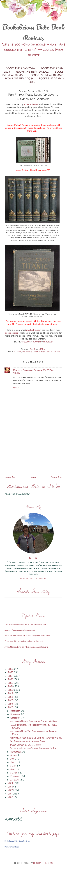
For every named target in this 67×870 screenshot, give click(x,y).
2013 (10, 786)
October (14, 717)
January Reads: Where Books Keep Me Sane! (26, 624)
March (14, 772)
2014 (11, 783)
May (13, 765)
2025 (11, 672)
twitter (37, 341)
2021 (10, 686)
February (15, 776)
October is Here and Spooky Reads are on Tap (33, 748)
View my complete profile (33, 578)
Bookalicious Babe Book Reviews (33, 32)
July (12, 758)
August (14, 755)
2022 (11, 682)
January (15, 779)
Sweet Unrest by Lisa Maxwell (25, 744)
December (15, 710)
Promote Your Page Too (13, 847)
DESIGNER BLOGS (43, 863)
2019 (11, 693)
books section (11, 333)
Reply (16, 387)
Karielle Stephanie (23, 370)
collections (27, 351)
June (13, 762)
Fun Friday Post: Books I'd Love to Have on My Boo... (36, 737)
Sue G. (33, 558)
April (13, 769)
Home (33, 477)
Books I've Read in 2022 (32, 71)
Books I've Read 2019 (19, 78)
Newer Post (10, 477)
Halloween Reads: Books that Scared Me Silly (33, 721)
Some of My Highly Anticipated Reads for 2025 (27, 635)
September (16, 751)
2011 (10, 793)
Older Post (56, 477)
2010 (11, 797)
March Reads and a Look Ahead (20, 630)
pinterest (48, 341)
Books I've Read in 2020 (47, 75)
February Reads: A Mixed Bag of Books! (24, 641)
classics (17, 351)
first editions (40, 351)
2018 (11, 696)
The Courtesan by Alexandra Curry (28, 741)
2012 (10, 790)
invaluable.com (31, 104)
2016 (11, 703)
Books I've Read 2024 (20, 68)
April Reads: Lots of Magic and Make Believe (26, 646)
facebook (26, 341)
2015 (11, 707)
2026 (11, 668)
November (15, 714)
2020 (11, 689)
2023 (11, 679)
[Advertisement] (33, 453)
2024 (11, 675)
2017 (11, 700)
